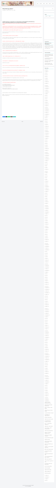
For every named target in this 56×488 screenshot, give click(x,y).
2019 (46, 205)
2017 (46, 243)
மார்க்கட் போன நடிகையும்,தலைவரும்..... (49, 430)
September (47, 114)
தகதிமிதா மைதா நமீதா (47, 439)
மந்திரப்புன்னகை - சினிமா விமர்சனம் (49, 426)
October (46, 90)
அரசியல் (50, 3)
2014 (46, 308)
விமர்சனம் (41, 3)
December (47, 86)
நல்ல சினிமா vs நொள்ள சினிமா (48, 417)
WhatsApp (9, 116)
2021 (46, 171)
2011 (46, 375)
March (46, 102)
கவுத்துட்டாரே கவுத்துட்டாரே (48, 471)
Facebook (4, 116)
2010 (46, 397)
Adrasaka (33, 485)
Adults (44, 3)
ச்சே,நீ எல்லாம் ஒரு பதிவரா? (7, 8)
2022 (46, 152)
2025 (46, 85)
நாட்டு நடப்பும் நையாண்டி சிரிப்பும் (48, 466)
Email (11, 116)
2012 (46, 353)
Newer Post (3, 121)
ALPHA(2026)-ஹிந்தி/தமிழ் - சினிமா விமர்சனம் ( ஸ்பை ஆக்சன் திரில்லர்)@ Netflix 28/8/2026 (49, 55)
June (46, 74)
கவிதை (53, 3)
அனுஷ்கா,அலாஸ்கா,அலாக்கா (48, 469)
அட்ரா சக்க (27, 485)
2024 (46, 107)
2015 (46, 286)
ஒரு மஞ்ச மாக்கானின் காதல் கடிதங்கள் (49, 437)
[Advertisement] (21, 15)
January (46, 83)
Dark (52, 8)
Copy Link (14, 116)
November (47, 88)
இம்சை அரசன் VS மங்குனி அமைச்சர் (49, 449)
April (46, 78)
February (47, 81)
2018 (46, 226)
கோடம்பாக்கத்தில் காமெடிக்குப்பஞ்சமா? (6, 84)
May (46, 76)
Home (37, 3)
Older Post (41, 121)
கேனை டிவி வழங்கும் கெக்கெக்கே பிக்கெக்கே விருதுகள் (8, 85)
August (46, 71)
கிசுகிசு (47, 3)
